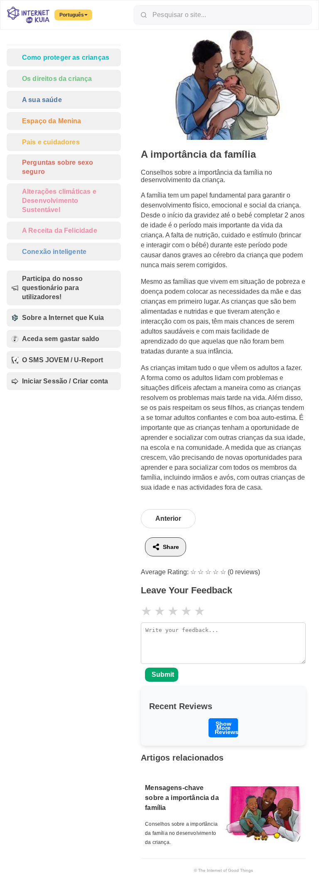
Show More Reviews (226, 727)
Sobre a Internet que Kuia (63, 317)
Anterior (168, 518)
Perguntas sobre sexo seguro (57, 167)
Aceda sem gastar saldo (61, 338)
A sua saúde (42, 99)
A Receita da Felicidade (59, 230)
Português (71, 15)
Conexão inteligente (54, 251)
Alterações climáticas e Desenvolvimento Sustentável (59, 200)
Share (171, 547)
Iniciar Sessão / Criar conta (65, 381)
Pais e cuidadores (51, 142)
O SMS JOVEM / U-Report (62, 359)
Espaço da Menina (51, 120)
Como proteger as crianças (65, 57)
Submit (163, 674)
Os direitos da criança (57, 78)
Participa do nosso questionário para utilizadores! (52, 287)
